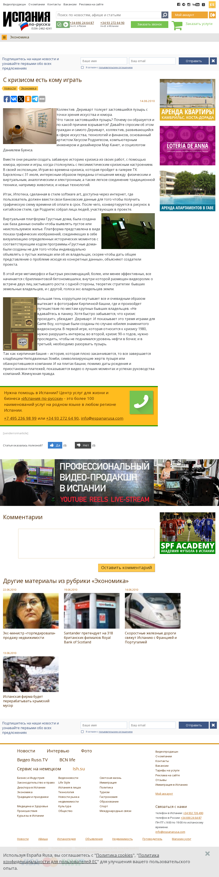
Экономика (19, 37)
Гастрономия (108, 797)
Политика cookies (114, 855)
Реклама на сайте (91, 4)
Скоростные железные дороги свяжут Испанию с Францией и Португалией (151, 637)
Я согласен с (109, 67)
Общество (65, 811)
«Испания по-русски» (42, 398)
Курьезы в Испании (30, 815)
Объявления (94, 839)
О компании (36, 4)
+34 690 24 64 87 (82, 23)
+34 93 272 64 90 (112, 23)
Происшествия (27, 811)
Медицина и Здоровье (32, 806)
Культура (64, 806)
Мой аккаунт (164, 793)
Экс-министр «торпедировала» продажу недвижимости (29, 635)
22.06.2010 (9, 589)
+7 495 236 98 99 (20, 418)
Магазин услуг (181, 839)
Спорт (104, 806)
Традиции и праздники (33, 797)
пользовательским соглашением (116, 67)
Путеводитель (152, 839)
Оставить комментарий (126, 567)
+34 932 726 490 (193, 813)
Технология (66, 792)
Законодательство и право (36, 782)
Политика (106, 787)
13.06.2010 (9, 653)
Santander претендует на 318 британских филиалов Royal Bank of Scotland (88, 637)
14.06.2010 (131, 589)
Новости (23, 839)
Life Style (64, 782)
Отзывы (161, 780)
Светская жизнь (110, 778)
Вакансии (70, 4)
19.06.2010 (70, 589)
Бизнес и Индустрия (30, 778)
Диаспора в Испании (31, 787)
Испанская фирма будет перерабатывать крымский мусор (26, 701)
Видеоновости (68, 778)
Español (212, 3)
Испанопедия (66, 839)
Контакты (54, 4)
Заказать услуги (199, 23)
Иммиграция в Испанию (171, 785)
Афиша (43, 839)
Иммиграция (108, 782)
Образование (109, 801)
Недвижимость (122, 839)
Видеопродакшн (14, 4)
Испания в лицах (69, 787)
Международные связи (115, 811)
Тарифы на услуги (167, 770)
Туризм (105, 792)
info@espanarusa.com (102, 418)
